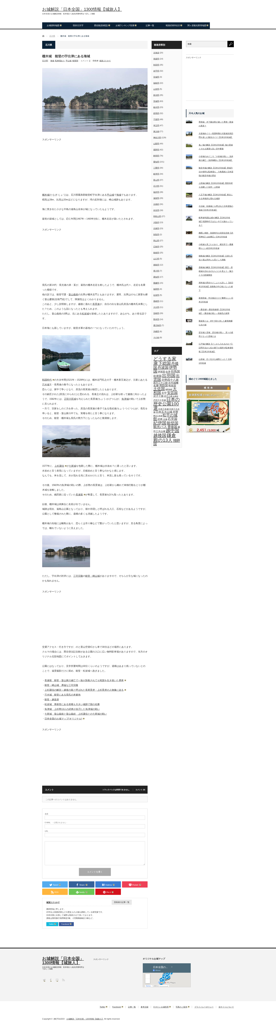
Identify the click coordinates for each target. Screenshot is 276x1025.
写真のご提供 (181, 1007)
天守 (164, 392)
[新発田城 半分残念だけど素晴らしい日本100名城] (191, 299)
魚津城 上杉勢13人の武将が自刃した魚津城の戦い (72, 709)
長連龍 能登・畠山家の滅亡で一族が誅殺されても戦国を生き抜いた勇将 (84, 680)
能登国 (75, 61)
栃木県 (156, 107)
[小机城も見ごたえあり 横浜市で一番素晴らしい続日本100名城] (191, 245)
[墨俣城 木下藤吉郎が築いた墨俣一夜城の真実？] (191, 122)
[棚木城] (66, 370)
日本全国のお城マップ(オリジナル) (63, 718)
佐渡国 (157, 376)
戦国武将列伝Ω (173, 25)
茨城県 (156, 101)
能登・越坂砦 (52, 699)
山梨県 (156, 144)
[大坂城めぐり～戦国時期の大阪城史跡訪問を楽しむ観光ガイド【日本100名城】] (191, 135)
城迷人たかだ (105, 61)
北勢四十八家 (170, 379)
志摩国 (175, 396)
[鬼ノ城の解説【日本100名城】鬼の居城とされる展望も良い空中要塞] (191, 146)
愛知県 (156, 162)
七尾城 (72, 466)
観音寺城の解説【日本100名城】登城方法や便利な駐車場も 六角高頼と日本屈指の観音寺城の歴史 (216, 172)
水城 (165, 419)
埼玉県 (156, 125)
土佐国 (159, 389)
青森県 (156, 59)
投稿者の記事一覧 (121, 902)
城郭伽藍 (168, 389)
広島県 (156, 247)
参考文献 (144, 1007)
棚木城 (45, 194)
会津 (167, 371)
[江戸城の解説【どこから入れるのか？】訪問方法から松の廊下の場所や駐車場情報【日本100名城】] (191, 344)
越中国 (172, 430)
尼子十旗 (158, 396)
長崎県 (156, 301)
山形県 (156, 89)
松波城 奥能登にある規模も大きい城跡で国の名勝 (72, 704)
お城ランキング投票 (125, 25)
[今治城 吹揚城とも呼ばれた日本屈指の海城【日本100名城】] (191, 206)
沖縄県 (156, 331)
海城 (52, 61)
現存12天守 (78, 25)
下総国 (164, 363)
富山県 (156, 180)
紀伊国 (159, 422)
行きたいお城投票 (161, 1007)
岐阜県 (156, 174)
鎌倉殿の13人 (164, 438)
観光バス (160, 427)
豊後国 (172, 426)
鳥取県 (156, 234)
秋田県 (156, 65)
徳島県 (156, 265)
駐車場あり (60, 61)
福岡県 (156, 289)
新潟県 (156, 95)
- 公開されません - (56, 822)
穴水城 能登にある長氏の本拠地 (62, 694)
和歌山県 (157, 216)
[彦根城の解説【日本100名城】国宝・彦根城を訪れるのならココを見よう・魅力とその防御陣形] (191, 268)
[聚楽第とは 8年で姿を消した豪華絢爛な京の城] (191, 321)
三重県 (156, 168)
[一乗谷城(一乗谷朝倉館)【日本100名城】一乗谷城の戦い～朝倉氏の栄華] (191, 310)
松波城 (85, 313)
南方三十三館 (160, 383)
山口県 (156, 259)
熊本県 (156, 319)
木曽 (175, 411)
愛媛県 (156, 283)
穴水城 (45, 384)
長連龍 (79, 494)
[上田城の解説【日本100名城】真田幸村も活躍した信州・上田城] (191, 183)
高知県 (156, 277)
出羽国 (168, 375)
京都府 (156, 204)
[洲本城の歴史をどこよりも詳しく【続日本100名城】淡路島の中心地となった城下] (191, 283)
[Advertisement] (95, 163)
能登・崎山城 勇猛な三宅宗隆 (61, 685)
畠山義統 (73, 294)
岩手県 (156, 71)
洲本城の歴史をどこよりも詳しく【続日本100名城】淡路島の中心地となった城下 (216, 286)
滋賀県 (156, 198)
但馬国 (175, 371)
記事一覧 (150, 25)
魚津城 (125, 399)
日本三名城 (163, 409)
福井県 (156, 192)
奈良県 (156, 210)
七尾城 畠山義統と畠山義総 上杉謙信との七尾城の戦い (76, 713)
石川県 (45, 61)
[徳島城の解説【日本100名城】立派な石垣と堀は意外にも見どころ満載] (191, 257)
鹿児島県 (157, 325)
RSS (63, 980)
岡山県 (156, 241)
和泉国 (172, 385)
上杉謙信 (59, 466)
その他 (156, 337)
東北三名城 (157, 416)
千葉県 (156, 119)
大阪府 (156, 222)
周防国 (163, 385)
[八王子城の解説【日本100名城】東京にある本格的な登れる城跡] (191, 196)
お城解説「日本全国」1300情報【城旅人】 (82, 9)
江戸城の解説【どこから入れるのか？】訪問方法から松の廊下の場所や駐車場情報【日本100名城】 (216, 348)
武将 (160, 419)
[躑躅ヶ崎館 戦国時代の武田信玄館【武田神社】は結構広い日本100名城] (191, 233)
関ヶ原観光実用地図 (197, 25)
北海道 (156, 53)
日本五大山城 (164, 411)
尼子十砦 (168, 396)
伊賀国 (161, 371)
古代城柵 (173, 382)
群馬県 (156, 113)
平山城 (68, 61)
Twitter (51, 924)
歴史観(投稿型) (101, 25)
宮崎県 (156, 313)
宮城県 (156, 77)
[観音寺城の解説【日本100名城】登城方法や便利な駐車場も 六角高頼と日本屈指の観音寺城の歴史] (191, 168)
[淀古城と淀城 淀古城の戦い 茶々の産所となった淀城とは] (191, 334)
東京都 (156, 131)
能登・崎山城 (92, 576)
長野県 (156, 150)
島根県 (156, 253)
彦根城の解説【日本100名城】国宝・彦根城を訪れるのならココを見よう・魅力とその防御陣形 (216, 271)
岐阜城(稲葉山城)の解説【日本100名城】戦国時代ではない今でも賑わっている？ (216, 221)
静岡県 (156, 156)
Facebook (65, 924)
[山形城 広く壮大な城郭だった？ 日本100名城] (191, 359)
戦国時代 (47, 379)
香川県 (156, 271)
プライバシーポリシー (204, 1007)
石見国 (172, 419)
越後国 (159, 435)
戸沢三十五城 (159, 400)
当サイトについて (226, 1007)
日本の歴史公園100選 (166, 404)
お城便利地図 (53, 25)
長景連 (96, 304)
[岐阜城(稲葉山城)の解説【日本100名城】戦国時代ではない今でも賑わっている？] (191, 219)
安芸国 (172, 393)
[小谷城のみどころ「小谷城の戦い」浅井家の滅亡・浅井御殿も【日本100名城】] (191, 158)
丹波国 (163, 367)
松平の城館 (165, 417)
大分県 (156, 307)
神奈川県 (157, 137)
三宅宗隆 (78, 576)
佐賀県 (156, 295)
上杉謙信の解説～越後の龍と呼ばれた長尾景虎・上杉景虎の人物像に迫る (84, 690)
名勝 (156, 385)
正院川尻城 (70, 399)
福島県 (156, 83)
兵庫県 (156, 228)
